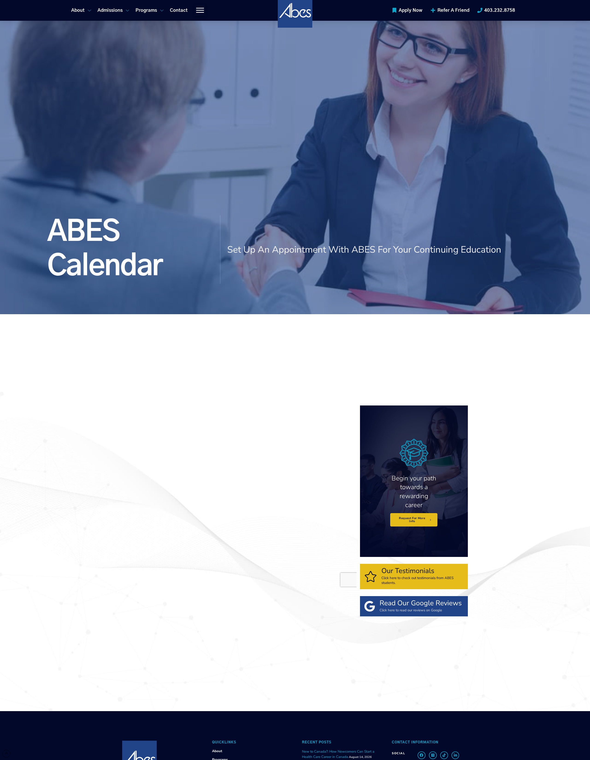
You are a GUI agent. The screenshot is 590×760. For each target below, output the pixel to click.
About (217, 751)
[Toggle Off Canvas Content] (200, 10)
